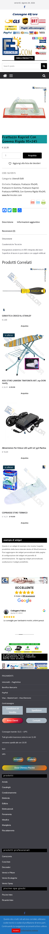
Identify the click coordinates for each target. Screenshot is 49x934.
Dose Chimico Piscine (24, 767)
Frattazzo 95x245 (29, 184)
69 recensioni (29, 596)
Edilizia (5, 803)
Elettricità (6, 798)
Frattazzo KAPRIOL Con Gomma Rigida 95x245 (23, 191)
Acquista (32, 155)
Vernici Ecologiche (9, 878)
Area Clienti (12, 720)
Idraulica (5, 820)
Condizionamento (9, 793)
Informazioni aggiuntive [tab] (28, 222)
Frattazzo (15, 184)
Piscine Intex (7, 895)
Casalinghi (6, 787)
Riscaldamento (8, 830)
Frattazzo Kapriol (30, 187)
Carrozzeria (7, 856)
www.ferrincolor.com (12, 195)
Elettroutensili (7, 809)
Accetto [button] (16, 930)
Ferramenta (7, 814)
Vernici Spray (7, 883)
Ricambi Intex (7, 900)
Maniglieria (6, 825)
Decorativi (6, 867)
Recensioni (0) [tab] (8, 231)
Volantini (18, 759)
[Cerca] (44, 66)
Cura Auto (6, 862)
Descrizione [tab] (7, 222)
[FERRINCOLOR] (5, 76)
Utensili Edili (18, 178)
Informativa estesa (29, 930)
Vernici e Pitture (8, 873)
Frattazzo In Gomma (11, 187)
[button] (44, 90)
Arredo (5, 782)
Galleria (31, 759)
